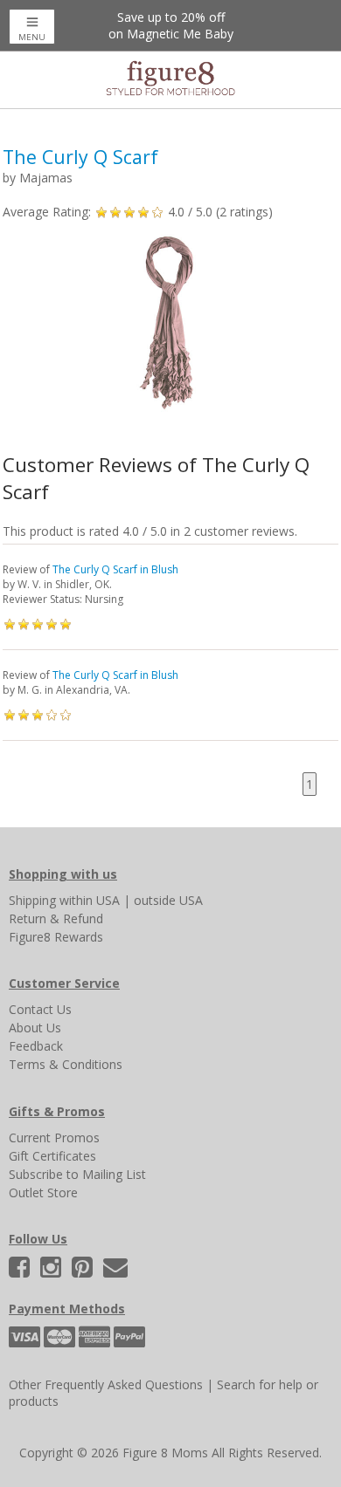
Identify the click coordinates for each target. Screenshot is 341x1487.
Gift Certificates (52, 1156)
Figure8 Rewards (56, 937)
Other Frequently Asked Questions (106, 1384)
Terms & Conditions (65, 1064)
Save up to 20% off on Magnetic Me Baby (170, 25)
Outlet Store (43, 1192)
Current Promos (54, 1137)
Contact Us (40, 1009)
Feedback (36, 1046)
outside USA (168, 900)
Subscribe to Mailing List (77, 1174)
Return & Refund (56, 918)
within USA (89, 900)
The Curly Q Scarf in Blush (115, 569)
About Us (35, 1027)
